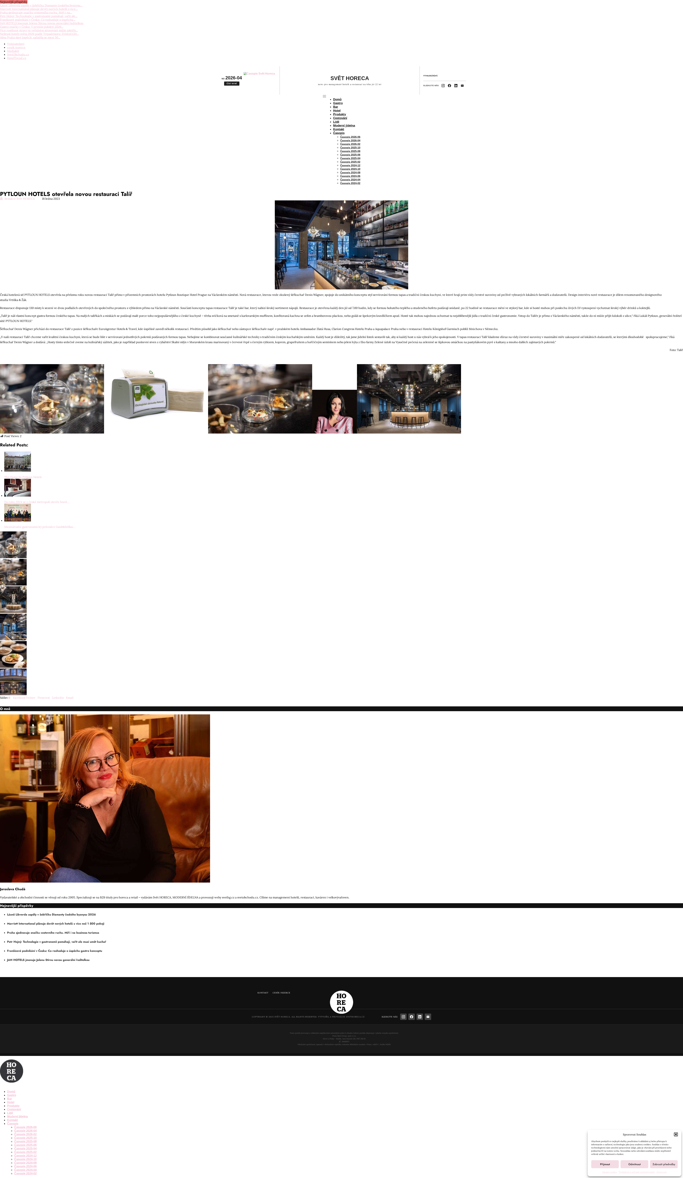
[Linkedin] (10, 1085)
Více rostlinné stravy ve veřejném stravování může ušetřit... (39, 30)
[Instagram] (443, 85)
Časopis (339, 133)
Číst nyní (232, 84)
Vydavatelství (15, 44)
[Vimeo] (17, 1085)
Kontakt (338, 129)
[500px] (19, 1085)
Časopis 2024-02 (350, 183)
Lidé (336, 122)
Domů (337, 99)
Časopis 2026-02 (350, 144)
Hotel (337, 110)
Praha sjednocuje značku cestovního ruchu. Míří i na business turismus (53, 933)
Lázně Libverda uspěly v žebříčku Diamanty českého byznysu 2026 (51, 914)
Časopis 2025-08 (350, 151)
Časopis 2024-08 (350, 172)
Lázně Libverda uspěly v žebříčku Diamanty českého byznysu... (41, 5)
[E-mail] (462, 85)
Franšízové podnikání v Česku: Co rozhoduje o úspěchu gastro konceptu (54, 951)
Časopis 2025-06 (350, 154)
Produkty (339, 114)
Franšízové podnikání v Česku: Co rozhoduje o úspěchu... (37, 19)
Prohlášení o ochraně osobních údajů (637, 1172)
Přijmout (605, 1164)
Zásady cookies (609, 1172)
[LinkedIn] (455, 85)
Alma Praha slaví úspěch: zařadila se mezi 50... (30, 37)
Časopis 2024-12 (350, 165)
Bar (335, 107)
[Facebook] (449, 85)
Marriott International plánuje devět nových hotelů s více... (39, 9)
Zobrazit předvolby (664, 1164)
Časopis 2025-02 (350, 161)
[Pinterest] (7, 1085)
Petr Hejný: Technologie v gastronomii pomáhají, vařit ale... (38, 16)
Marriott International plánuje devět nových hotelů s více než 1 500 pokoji (55, 924)
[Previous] (29, 2)
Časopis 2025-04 (350, 158)
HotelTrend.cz (16, 58)
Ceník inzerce (281, 992)
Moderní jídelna (344, 125)
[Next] (32, 2)
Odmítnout (634, 1164)
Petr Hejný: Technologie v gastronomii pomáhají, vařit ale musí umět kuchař (56, 942)
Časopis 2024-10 (350, 168)
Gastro (338, 103)
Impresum (661, 1172)
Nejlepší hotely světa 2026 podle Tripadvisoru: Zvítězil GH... (39, 34)
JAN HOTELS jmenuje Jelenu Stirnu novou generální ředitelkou (41, 23)
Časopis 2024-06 (350, 176)
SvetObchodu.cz (18, 54)
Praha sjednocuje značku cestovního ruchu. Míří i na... (36, 12)
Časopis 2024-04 (350, 179)
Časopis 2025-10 (350, 147)
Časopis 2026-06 (350, 136)
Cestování (340, 118)
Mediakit (13, 51)
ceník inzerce (16, 47)
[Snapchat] (14, 1085)
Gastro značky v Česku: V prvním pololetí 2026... (31, 26)
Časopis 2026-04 (350, 140)
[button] (676, 1134)
